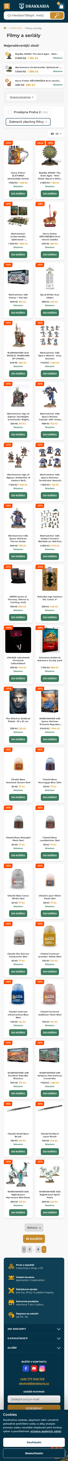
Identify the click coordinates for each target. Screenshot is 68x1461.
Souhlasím (34, 1442)
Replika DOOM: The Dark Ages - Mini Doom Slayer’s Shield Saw (35, 55)
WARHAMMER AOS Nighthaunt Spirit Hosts (49, 1194)
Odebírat (34, 1408)
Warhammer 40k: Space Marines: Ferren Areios (18, 538)
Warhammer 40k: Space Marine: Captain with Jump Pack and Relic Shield (50, 418)
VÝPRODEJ (15, 28)
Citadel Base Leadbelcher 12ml (50, 839)
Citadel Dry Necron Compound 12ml (18, 955)
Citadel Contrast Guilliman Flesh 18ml (49, 1013)
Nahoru (32, 1227)
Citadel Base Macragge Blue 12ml (49, 781)
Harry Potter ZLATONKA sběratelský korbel (18, 175)
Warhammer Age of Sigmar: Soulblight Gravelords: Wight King (18, 418)
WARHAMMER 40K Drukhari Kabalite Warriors (18, 1075)
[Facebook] (26, 1368)
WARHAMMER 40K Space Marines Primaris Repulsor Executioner (49, 723)
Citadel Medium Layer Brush (50, 1135)
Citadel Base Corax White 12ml (18, 897)
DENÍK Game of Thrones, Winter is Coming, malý (18, 599)
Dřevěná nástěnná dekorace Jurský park (49, 659)
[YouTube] (34, 1368)
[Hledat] (57, 15)
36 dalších (34, 1238)
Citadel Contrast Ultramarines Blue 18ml (18, 1014)
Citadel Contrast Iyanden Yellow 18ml (49, 955)
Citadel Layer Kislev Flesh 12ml (50, 897)
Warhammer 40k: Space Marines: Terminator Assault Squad (50, 479)
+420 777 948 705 (32, 1379)
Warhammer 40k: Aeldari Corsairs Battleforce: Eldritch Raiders (49, 540)
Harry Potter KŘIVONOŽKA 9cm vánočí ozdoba (49, 236)
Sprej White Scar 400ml (50, 296)
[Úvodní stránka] (5, 28)
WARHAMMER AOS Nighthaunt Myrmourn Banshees (18, 1194)
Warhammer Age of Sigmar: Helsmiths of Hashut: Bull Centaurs (18, 479)
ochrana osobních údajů (45, 1431)
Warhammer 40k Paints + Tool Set (18, 296)
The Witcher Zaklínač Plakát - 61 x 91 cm (18, 720)
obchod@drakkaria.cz (34, 1383)
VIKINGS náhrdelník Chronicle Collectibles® (18, 660)
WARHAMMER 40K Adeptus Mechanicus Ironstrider (50, 1075)
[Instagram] (42, 1368)
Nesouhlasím (34, 1453)
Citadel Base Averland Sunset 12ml (18, 781)
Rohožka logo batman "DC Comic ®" (49, 598)
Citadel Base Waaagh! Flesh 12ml (18, 839)
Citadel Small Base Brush (18, 1135)
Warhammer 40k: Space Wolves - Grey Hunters (49, 355)
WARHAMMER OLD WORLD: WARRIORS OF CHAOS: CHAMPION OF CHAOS (18, 358)
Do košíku (18, 193)
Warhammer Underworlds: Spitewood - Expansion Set (18, 238)
